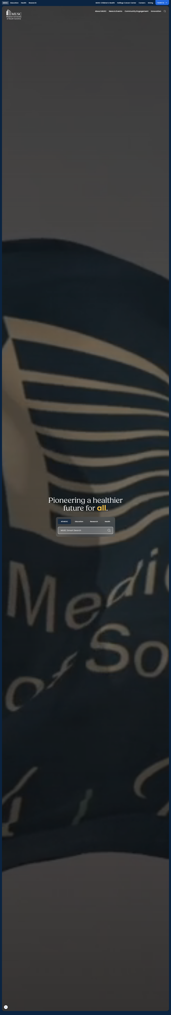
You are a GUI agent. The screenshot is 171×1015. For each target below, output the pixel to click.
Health (23, 3)
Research (32, 3)
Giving (150, 3)
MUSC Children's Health (105, 3)
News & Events (115, 11)
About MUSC (100, 11)
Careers (142, 3)
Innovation (156, 11)
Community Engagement (136, 11)
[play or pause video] (6, 1007)
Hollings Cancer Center (126, 3)
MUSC (5, 3)
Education (14, 3)
